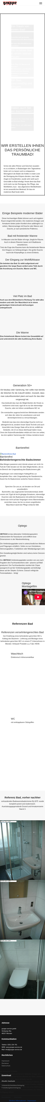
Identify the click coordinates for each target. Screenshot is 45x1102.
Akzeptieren (6, 1097)
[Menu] (40, 3)
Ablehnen (18, 1097)
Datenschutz (6, 1066)
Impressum (5, 1061)
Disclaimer (5, 1063)
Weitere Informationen (17, 1101)
